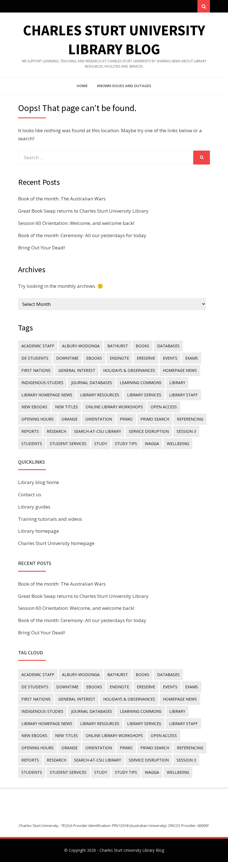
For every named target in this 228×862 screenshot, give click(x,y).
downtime (67, 358)
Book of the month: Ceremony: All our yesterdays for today (82, 235)
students (31, 443)
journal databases (91, 382)
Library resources (99, 394)
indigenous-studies (42, 382)
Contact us (29, 494)
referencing (190, 419)
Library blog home (38, 482)
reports (30, 431)
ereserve (146, 358)
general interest (76, 370)
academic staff (37, 345)
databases (168, 345)
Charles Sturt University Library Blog (132, 850)
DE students (34, 358)
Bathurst (117, 345)
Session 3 (186, 431)
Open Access (164, 406)
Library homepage (38, 531)
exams (191, 358)
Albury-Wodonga (81, 345)
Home (82, 85)
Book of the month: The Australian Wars (62, 198)
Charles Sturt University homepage (56, 543)
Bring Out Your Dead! (41, 247)
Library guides (34, 507)
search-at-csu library (97, 431)
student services (68, 443)
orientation (98, 419)
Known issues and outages (124, 85)
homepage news (180, 370)
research (56, 431)
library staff (183, 394)
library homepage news (46, 394)
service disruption (149, 431)
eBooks (94, 358)
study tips (126, 443)
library (177, 382)
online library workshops (114, 406)
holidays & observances (129, 370)
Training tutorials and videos (50, 519)
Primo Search (154, 419)
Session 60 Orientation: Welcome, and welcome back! (76, 223)
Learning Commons (141, 382)
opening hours (37, 419)
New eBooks (34, 406)
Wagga (152, 443)
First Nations (36, 370)
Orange (69, 419)
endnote (119, 358)
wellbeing (178, 443)
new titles (66, 406)
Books (142, 345)
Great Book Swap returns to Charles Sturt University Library (83, 211)
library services (144, 394)
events (170, 358)
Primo (126, 419)
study (100, 443)
